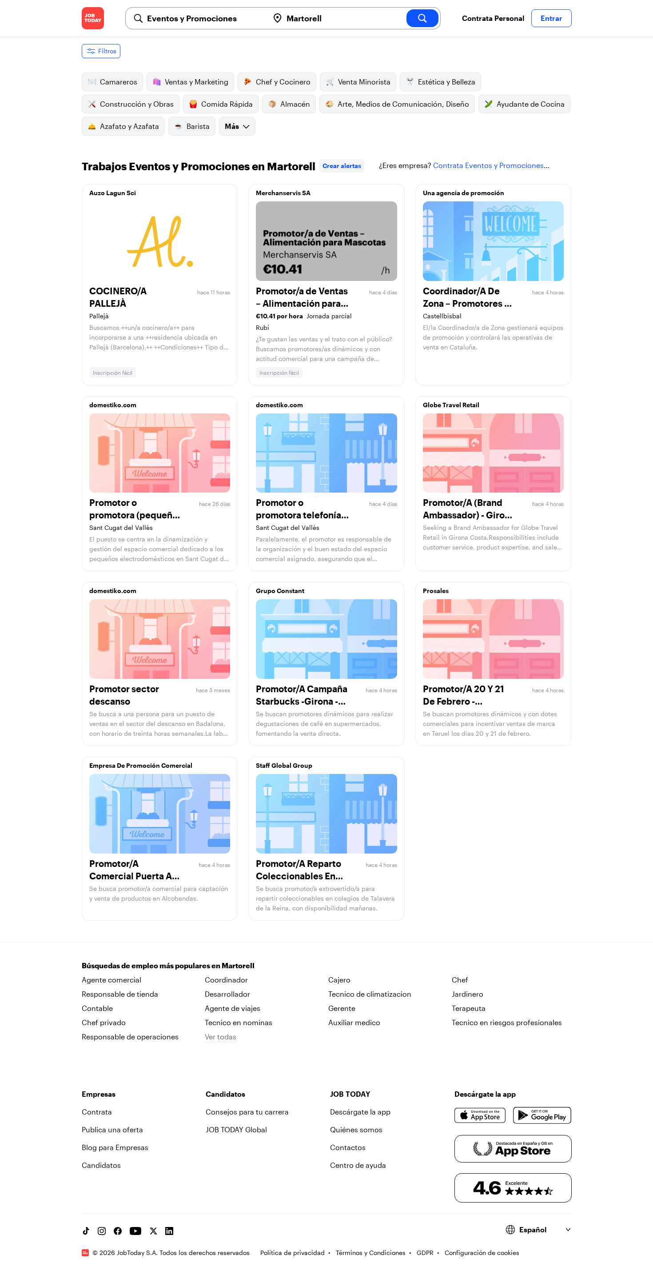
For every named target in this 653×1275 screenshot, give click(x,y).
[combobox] (204, 18)
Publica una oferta (112, 1129)
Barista (198, 126)
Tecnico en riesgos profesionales (507, 1022)
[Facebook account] (118, 1231)
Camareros (118, 81)
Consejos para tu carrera (247, 1111)
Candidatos (101, 1165)
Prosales (436, 590)
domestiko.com (112, 405)
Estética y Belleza (446, 81)
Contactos (348, 1147)
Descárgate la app (360, 1111)
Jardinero (467, 994)
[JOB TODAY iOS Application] (480, 1115)
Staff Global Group (284, 765)
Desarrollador (227, 994)
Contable (97, 1008)
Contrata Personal (493, 18)
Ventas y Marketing (196, 81)
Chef (460, 979)
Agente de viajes (232, 1008)
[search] (422, 18)
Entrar (551, 18)
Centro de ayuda (358, 1165)
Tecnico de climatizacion (369, 994)
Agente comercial (111, 979)
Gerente (341, 1008)
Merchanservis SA (283, 192)
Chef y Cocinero (283, 81)
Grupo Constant (280, 590)
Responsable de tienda (120, 994)
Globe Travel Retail (451, 405)
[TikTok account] (86, 1231)
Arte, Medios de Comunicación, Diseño (403, 104)
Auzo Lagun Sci (112, 192)
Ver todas (220, 1036)
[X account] (153, 1231)
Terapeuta (469, 1008)
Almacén (295, 104)
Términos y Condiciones (371, 1252)
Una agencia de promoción (463, 192)
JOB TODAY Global (236, 1129)
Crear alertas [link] (342, 165)
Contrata (97, 1111)
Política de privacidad (292, 1252)
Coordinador (226, 979)
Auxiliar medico (354, 1022)
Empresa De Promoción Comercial (140, 765)
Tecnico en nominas (238, 1022)
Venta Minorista (364, 81)
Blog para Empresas (115, 1147)
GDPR (425, 1252)
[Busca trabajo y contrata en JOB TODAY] (93, 18)
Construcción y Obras (137, 104)
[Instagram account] (102, 1231)
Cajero (339, 979)
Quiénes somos (356, 1129)
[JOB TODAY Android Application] (542, 1115)
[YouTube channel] (135, 1231)
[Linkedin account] (169, 1231)
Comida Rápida (227, 104)
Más (232, 126)
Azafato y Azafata (129, 126)
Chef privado (104, 1022)
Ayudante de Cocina (531, 104)
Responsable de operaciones (130, 1036)
